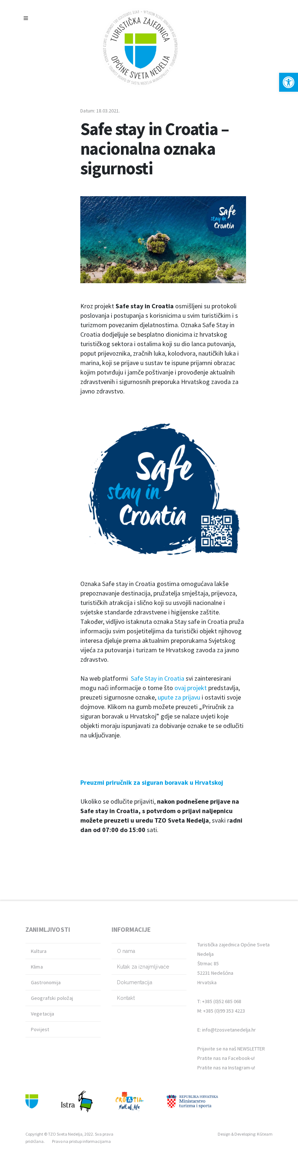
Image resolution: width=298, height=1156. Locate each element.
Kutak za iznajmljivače (143, 967)
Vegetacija (43, 1013)
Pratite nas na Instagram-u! (226, 1067)
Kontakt (126, 998)
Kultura (39, 951)
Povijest (40, 1029)
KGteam (265, 1134)
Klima (37, 966)
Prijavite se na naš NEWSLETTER (231, 1048)
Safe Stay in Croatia (157, 678)
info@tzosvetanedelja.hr (229, 1029)
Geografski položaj (52, 998)
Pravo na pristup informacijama (81, 1141)
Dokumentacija (134, 982)
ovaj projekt (190, 688)
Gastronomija (46, 982)
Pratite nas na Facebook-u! (226, 1058)
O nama (126, 951)
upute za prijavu (179, 697)
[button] (288, 82)
